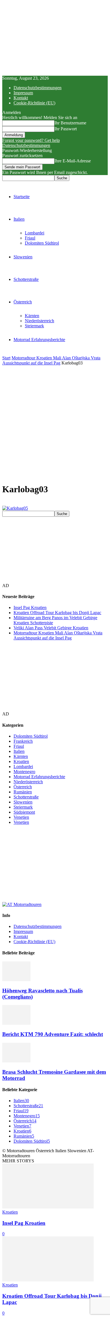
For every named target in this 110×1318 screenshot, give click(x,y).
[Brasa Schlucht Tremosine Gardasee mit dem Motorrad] (16, 1061)
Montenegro (24, 771)
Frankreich (23, 741)
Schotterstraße (26, 279)
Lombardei (34, 233)
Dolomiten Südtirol (42, 243)
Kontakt (21, 97)
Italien (19, 219)
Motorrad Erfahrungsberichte (39, 339)
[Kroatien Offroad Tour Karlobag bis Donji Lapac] (48, 1279)
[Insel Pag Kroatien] (48, 1207)
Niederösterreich (39, 320)
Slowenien (23, 256)
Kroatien (21, 761)
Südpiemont (24, 812)
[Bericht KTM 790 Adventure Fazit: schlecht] (16, 1023)
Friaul (30, 238)
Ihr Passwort (65, 128)
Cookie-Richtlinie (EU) (34, 102)
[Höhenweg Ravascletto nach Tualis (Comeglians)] (16, 979)
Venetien (21, 817)
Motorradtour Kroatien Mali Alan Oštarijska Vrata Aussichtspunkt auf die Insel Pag (51, 360)
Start (6, 357)
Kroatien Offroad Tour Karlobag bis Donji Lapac (57, 612)
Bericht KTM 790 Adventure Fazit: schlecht (52, 1034)
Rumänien (23, 791)
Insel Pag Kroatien (30, 607)
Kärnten (32, 315)
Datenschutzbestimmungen (37, 87)
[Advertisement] (55, 423)
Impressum (23, 92)
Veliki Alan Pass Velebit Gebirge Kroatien (51, 627)
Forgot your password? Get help (31, 140)
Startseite (22, 196)
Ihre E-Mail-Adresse (72, 160)
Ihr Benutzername (70, 122)
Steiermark (34, 325)
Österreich (23, 301)
